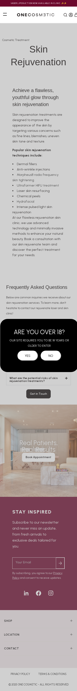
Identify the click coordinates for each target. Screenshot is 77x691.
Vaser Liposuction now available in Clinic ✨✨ (39, 3)
